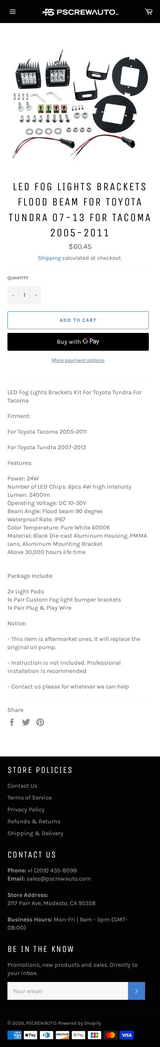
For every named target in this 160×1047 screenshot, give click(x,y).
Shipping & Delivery (35, 833)
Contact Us (22, 785)
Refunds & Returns (33, 821)
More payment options (78, 360)
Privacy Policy (26, 809)
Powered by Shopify (79, 1023)
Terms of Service (29, 797)
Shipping (49, 258)
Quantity (17, 278)
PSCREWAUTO (41, 1023)
